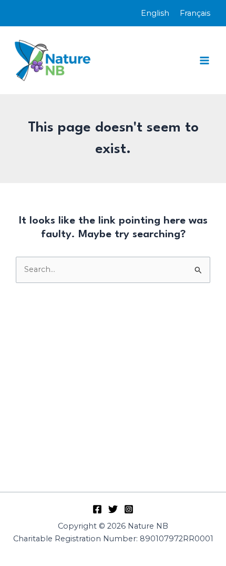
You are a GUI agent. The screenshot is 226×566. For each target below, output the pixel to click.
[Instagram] (128, 509)
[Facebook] (97, 509)
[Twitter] (113, 509)
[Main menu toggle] (204, 60)
